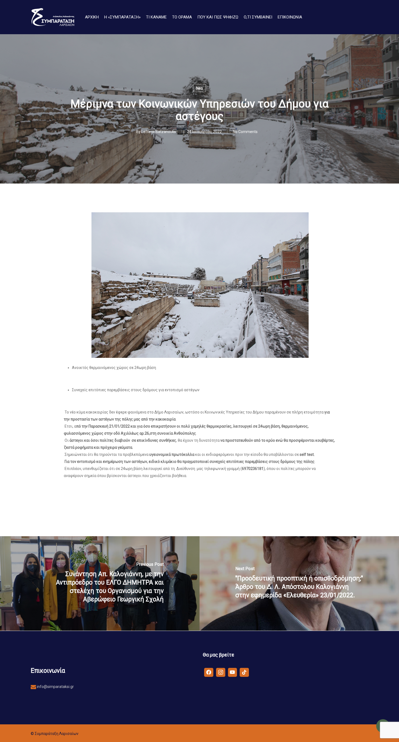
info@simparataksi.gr (55, 686)
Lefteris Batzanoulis (158, 132)
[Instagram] (221, 672)
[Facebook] (209, 672)
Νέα (199, 88)
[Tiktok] (244, 672)
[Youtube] (233, 672)
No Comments (245, 132)
